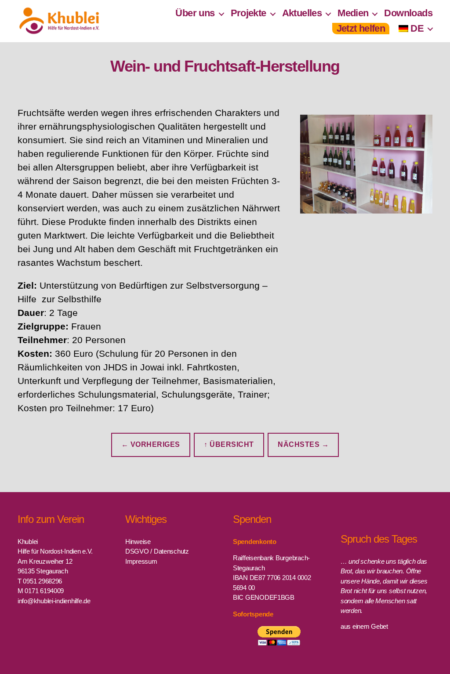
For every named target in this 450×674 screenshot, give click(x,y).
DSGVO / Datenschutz (157, 551)
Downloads (408, 12)
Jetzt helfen (361, 28)
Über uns (194, 12)
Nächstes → (303, 444)
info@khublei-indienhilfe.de (54, 601)
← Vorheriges (150, 444)
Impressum (141, 561)
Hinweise (138, 541)
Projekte (248, 12)
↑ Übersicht (229, 444)
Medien (353, 12)
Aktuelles (302, 12)
